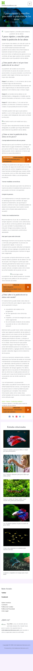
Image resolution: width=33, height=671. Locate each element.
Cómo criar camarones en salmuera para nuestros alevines (14, 548)
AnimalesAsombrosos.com (9, 5)
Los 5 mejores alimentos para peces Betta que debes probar (16, 475)
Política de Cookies (7, 607)
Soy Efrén (10, 624)
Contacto (5, 605)
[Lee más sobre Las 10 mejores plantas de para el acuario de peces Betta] (16, 513)
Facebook (5, 597)
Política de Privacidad (8, 609)
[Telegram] (20, 416)
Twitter (4, 593)
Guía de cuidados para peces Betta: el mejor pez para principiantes (15, 450)
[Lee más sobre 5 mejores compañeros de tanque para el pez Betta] (16, 562)
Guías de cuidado (23, 22)
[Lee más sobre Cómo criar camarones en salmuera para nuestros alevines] (16, 537)
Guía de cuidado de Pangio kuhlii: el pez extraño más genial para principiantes (14, 499)
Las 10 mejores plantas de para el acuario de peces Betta (15, 524)
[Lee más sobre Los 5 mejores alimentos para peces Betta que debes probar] (16, 463)
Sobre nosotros (6, 603)
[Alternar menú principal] (29, 4)
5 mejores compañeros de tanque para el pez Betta (15, 573)
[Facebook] (9, 416)
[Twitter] (13, 416)
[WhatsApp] (23, 416)
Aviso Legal (5, 611)
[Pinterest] (16, 416)
